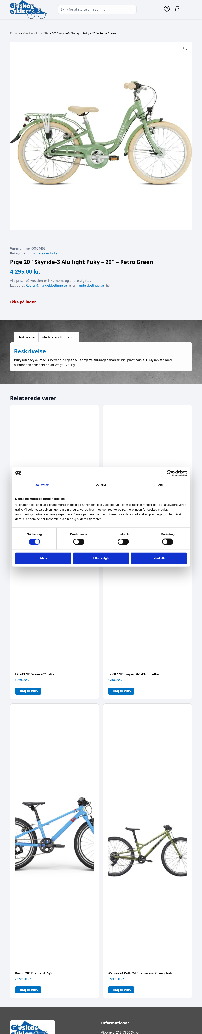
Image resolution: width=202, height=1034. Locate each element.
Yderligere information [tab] (58, 337)
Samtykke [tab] (42, 484)
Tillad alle (158, 558)
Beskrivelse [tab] (26, 337)
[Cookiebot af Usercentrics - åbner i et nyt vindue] (169, 473)
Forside (15, 33)
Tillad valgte (101, 558)
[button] (185, 48)
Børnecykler (40, 253)
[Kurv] (178, 9)
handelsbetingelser (90, 285)
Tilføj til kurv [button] (28, 691)
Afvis (43, 558)
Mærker (28, 33)
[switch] (78, 542)
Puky (39, 33)
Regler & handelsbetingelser (47, 285)
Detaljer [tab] (101, 484)
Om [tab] (160, 484)
